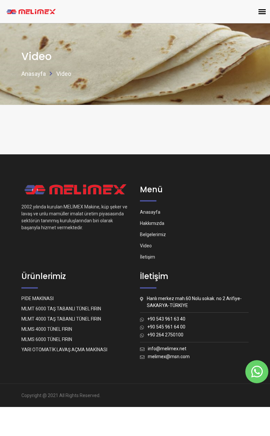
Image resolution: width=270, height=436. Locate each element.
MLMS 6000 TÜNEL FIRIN (46, 339)
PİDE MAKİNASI (37, 298)
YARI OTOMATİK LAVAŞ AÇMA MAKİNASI (64, 349)
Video (146, 245)
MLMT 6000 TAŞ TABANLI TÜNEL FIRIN (61, 308)
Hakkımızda (152, 223)
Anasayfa (33, 73)
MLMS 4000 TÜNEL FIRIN (46, 329)
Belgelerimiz (153, 234)
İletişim (147, 257)
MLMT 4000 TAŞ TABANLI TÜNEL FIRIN (61, 319)
